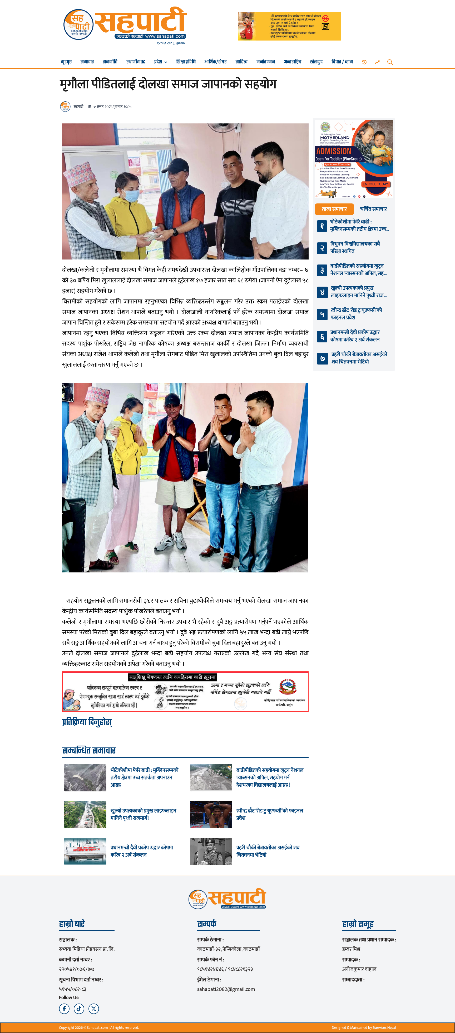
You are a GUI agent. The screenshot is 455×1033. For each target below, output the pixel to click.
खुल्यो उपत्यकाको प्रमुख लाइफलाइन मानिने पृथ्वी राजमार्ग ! (143, 814)
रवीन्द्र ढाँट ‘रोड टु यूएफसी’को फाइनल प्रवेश (269, 814)
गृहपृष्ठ (66, 62)
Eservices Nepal (384, 1028)
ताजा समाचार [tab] (334, 209)
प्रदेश (158, 62)
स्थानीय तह (135, 62)
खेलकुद (316, 62)
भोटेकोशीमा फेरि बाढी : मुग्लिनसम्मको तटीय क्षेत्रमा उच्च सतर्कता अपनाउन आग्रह (145, 778)
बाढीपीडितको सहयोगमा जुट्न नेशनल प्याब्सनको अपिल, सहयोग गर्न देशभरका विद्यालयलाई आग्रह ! (270, 778)
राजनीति (110, 62)
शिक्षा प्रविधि (186, 62)
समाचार (87, 62)
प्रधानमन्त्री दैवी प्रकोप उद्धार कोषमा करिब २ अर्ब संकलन (142, 851)
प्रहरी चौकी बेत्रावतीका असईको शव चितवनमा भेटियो (268, 851)
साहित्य (242, 62)
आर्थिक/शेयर (215, 62)
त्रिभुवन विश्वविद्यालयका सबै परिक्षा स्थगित (355, 247)
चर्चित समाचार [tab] (373, 209)
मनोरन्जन (265, 62)
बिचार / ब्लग (342, 62)
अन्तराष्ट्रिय (292, 62)
